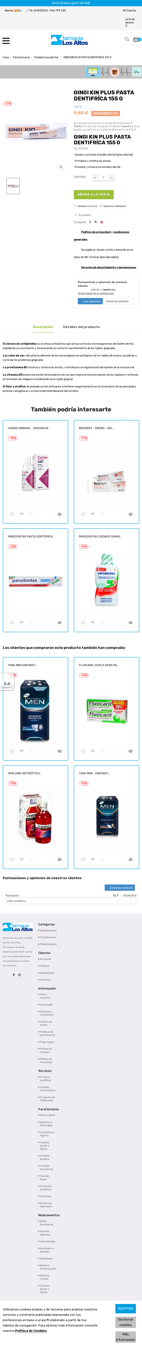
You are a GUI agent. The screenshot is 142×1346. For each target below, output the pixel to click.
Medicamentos (48, 930)
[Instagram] (20, 975)
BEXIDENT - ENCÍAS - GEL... (96, 428)
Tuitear (95, 222)
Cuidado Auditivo (45, 1157)
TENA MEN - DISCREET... (94, 773)
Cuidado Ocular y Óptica (45, 1145)
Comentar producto (117, 301)
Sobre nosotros (45, 996)
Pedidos (44, 965)
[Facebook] (15, 975)
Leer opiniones (91, 301)
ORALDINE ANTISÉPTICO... (24, 773)
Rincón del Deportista (46, 1205)
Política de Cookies (31, 1331)
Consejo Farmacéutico (48, 1089)
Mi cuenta (45, 959)
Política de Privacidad (46, 1061)
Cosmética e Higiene (47, 1134)
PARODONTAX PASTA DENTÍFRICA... (31, 536)
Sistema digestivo (45, 1233)
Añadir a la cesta (94, 194)
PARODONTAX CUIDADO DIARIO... (100, 536)
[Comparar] (12, 514)
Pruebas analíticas (45, 1079)
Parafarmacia (48, 937)
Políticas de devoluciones (47, 1033)
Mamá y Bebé (47, 1115)
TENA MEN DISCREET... (22, 665)
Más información (125, 1337)
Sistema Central (44, 1277)
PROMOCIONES (48, 944)
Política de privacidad (95, 232)
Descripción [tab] (43, 327)
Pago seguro (47, 1042)
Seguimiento (47, 972)
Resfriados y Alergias (47, 1250)
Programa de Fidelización (47, 1099)
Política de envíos (46, 1023)
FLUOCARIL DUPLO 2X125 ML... (99, 665)
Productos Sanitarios (46, 1188)
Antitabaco (46, 1258)
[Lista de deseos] (31, 514)
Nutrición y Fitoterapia (46, 1124)
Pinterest (101, 222)
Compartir (90, 222)
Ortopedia (45, 1196)
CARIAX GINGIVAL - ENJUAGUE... (29, 428)
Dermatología (47, 1241)
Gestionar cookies (125, 1322)
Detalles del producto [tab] (81, 327)
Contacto (45, 979)
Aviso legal (46, 1004)
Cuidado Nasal (45, 1178)
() (130, 22)
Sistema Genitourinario (48, 1267)
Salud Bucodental (46, 1223)
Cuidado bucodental (46, 1167)
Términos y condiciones (47, 1013)
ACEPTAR (125, 1309)
